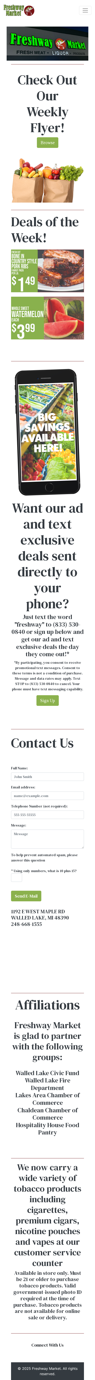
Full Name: (19, 768)
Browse (48, 142)
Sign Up (47, 700)
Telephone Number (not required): (39, 806)
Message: (18, 825)
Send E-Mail (26, 896)
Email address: (23, 787)
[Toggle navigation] (85, 10)
